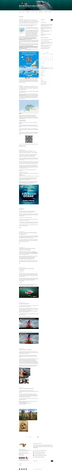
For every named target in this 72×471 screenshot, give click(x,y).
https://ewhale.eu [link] (34, 252)
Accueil (20, 11)
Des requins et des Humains (31, 6)
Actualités (32, 11)
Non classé (42, 72)
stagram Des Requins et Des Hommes (40, 453)
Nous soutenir (41, 11)
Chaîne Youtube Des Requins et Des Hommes (40, 455)
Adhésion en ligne (35, 447)
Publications (28, 11)
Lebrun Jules (42, 39)
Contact (36, 11)
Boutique (46, 11)
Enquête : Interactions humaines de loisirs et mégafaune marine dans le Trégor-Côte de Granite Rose (28, 88)
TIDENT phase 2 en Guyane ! (25, 349)
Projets (23, 11)
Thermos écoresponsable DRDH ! (26, 388)
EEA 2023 (21, 209)
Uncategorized (42, 75)
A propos (50, 11)
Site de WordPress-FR (43, 84)
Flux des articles (43, 81)
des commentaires (44, 82)
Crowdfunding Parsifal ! (24, 303)
